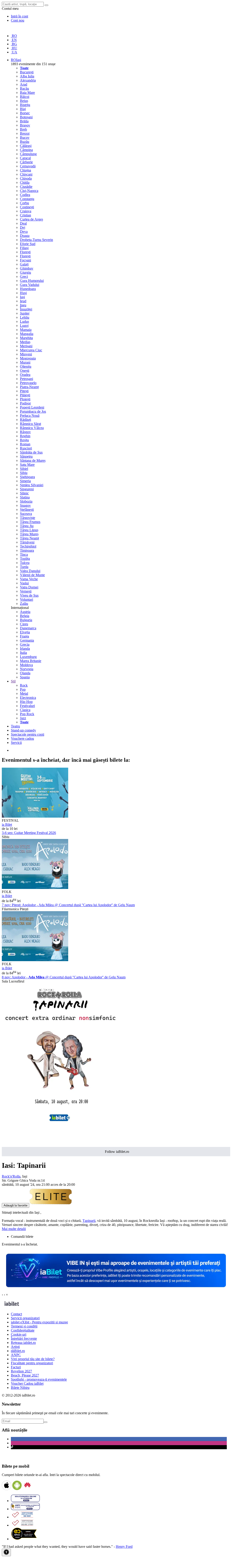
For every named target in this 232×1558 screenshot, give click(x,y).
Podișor (25, 403)
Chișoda (26, 178)
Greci (24, 276)
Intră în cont (19, 16)
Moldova (26, 665)
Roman (25, 444)
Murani (25, 362)
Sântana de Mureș (33, 460)
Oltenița (25, 366)
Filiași (24, 248)
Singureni (27, 489)
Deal (23, 223)
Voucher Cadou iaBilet (27, 1383)
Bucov (24, 137)
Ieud (23, 301)
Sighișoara (27, 477)
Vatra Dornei (29, 587)
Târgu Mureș (29, 534)
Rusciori (26, 448)
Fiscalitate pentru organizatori (32, 1363)
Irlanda (25, 648)
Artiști (15, 1347)
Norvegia (26, 669)
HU (14, 48)
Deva (24, 231)
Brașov (25, 125)
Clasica (25, 710)
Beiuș (24, 101)
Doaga (24, 236)
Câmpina (26, 150)
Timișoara (27, 550)
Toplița (25, 559)
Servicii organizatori (25, 1318)
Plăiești (25, 395)
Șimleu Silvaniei (31, 485)
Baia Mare (27, 92)
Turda (24, 567)
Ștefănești (27, 509)
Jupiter (24, 313)
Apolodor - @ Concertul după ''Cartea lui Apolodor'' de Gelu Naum (64, 977)
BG (14, 44)
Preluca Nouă (29, 415)
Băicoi (24, 97)
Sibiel (24, 469)
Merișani (26, 346)
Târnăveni (27, 542)
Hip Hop (26, 702)
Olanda (25, 673)
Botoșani (26, 117)
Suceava (26, 514)
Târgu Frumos (30, 522)
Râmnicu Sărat (30, 424)
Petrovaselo (28, 383)
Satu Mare (27, 464)
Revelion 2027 (21, 1371)
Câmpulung (28, 154)
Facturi (16, 1367)
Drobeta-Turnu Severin (36, 240)
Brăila (24, 121)
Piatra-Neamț (29, 387)
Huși (23, 293)
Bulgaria (26, 620)
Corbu (24, 203)
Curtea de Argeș (31, 219)
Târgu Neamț (29, 538)
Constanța (27, 199)
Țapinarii (88, 1221)
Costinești (27, 207)
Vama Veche (29, 579)
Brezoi (24, 133)
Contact (16, 1314)
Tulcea (24, 563)
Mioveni (26, 354)
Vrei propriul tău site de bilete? (33, 1359)
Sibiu (23, 473)
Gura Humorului (32, 281)
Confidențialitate (22, 1330)
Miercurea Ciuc (31, 350)
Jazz (23, 718)
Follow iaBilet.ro (117, 1152)
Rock (24, 685)
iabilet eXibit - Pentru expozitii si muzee (39, 1322)
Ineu (23, 305)
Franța (24, 636)
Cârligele (26, 162)
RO (14, 36)
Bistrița (25, 105)
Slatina (25, 497)
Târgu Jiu (27, 526)
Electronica (28, 698)
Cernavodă (28, 166)
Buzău (24, 142)
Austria (25, 612)
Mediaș (25, 342)
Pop (23, 689)
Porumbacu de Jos (33, 411)
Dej (22, 227)
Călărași (25, 146)
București (27, 72)
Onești (24, 370)
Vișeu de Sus (29, 595)
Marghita (26, 338)
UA (14, 52)
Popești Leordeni (32, 407)
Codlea (25, 195)
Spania (25, 677)
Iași (22, 297)
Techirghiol (28, 546)
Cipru (24, 624)
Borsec (25, 113)
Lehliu (24, 317)
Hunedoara (28, 289)
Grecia (24, 644)
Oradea (25, 375)
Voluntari (26, 599)
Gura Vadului (29, 285)
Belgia (24, 616)
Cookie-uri (18, 1334)
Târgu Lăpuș (29, 530)
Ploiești (25, 399)
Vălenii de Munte (32, 575)
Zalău (24, 603)
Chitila (24, 182)
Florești (25, 252)
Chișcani (26, 174)
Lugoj (24, 325)
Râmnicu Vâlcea (32, 428)
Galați (24, 264)
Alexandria (28, 80)
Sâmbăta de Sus (31, 452)
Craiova (25, 211)
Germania (27, 640)
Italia (23, 653)
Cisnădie (26, 187)
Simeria (25, 481)
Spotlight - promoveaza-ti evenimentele (39, 1379)
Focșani (25, 260)
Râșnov (25, 432)
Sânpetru (26, 456)
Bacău (24, 88)
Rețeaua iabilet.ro (23, 1343)
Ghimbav (26, 268)
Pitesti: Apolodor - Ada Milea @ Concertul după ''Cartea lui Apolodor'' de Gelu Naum (68, 905)
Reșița (24, 440)
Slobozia (26, 501)
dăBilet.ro (18, 1351)
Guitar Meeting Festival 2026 (29, 833)
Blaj (23, 109)
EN (14, 40)
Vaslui (24, 583)
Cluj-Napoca (29, 191)
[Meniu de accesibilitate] (6, 1552)
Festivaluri (27, 706)
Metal (24, 693)
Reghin (25, 436)
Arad (23, 84)
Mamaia (25, 330)
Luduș (24, 321)
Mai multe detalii (14, 1229)
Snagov (25, 505)
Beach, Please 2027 (25, 1375)
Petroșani (26, 379)
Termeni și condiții (24, 1326)
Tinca (24, 554)
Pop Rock (27, 714)
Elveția (25, 632)
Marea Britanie (30, 661)
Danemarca (28, 628)
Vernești (25, 591)
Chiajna (25, 170)
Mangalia (26, 334)
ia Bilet (7, 824)
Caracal (25, 158)
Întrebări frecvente (24, 1338)
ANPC (16, 1355)
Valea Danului (30, 571)
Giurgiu (25, 272)
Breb (23, 129)
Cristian (25, 215)
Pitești (24, 391)
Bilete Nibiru (20, 1387)
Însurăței (26, 309)
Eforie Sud (27, 244)
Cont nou (17, 20)
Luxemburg (28, 657)
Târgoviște (27, 518)
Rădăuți (25, 420)
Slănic (24, 493)
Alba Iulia (27, 76)
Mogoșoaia (28, 358)
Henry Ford (124, 1546)
